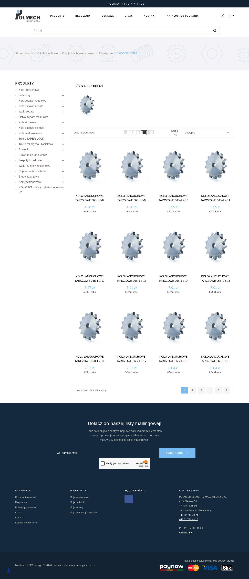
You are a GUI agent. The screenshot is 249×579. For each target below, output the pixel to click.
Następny (226, 390)
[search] (215, 30)
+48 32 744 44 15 (188, 519)
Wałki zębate (26, 111)
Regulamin (21, 502)
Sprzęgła (24, 149)
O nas (18, 512)
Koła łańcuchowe (29, 89)
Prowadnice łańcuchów (33, 154)
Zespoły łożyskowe (30, 160)
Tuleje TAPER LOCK (31, 138)
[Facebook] (128, 499)
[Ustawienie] (222, 16)
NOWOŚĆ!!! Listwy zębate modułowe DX (41, 189)
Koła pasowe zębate (31, 106)
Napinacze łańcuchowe (33, 171)
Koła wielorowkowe (30, 133)
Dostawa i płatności (25, 497)
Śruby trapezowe (29, 176)
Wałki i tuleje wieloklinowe (34, 165)
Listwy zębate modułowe (33, 117)
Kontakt (19, 517)
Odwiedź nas (186, 532)
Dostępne (190, 132)
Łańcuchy (24, 95)
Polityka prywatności (26, 507)
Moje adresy (76, 507)
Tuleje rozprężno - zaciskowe (36, 144)
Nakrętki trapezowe (30, 182)
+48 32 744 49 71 (188, 515)
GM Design (35, 565)
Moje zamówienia (79, 497)
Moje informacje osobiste (83, 512)
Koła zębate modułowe (32, 100)
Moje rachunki (77, 502)
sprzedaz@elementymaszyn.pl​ (195, 510)
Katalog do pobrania (26, 522)
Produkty (24, 83)
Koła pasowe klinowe (31, 127)
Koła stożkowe (27, 122)
